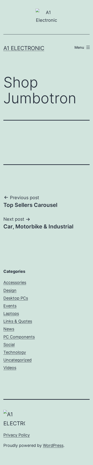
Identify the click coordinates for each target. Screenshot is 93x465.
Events (9, 305)
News (8, 329)
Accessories (14, 282)
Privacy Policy (16, 435)
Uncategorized (17, 360)
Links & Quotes (17, 321)
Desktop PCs (15, 298)
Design (9, 290)
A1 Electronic (23, 48)
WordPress (53, 445)
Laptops (11, 313)
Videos (9, 367)
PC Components (19, 336)
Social (9, 344)
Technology (14, 352)
